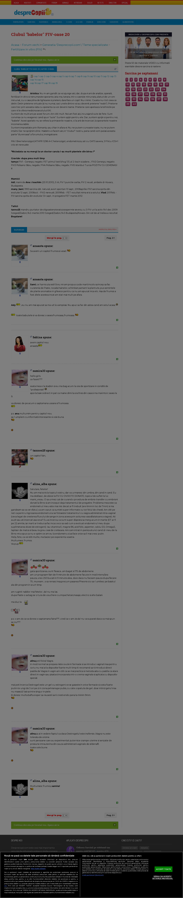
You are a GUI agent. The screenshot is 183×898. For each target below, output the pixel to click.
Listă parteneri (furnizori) (93, 875)
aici (5, 886)
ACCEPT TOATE (163, 869)
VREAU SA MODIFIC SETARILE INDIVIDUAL (162, 877)
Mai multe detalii (38, 869)
